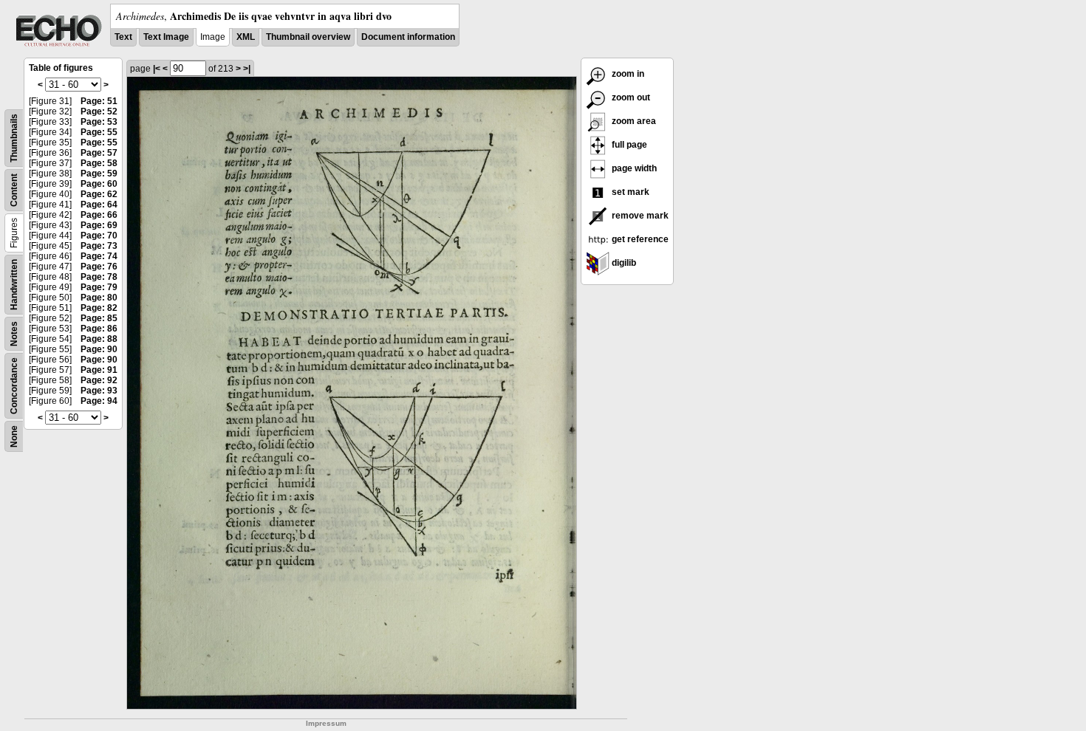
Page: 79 (99, 287)
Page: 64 (99, 204)
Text (123, 37)
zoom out (629, 97)
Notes (14, 333)
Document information (408, 37)
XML (245, 37)
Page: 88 (99, 339)
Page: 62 (99, 194)
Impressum (326, 723)
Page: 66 (99, 215)
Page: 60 (99, 184)
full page (628, 145)
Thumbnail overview (308, 37)
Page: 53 (99, 122)
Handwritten (14, 284)
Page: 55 (99, 132)
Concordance (14, 385)
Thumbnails (14, 138)
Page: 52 (99, 111)
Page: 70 (99, 235)
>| (246, 69)
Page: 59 (99, 173)
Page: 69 (99, 225)
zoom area (632, 121)
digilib (622, 263)
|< (156, 69)
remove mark (639, 215)
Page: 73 (99, 246)
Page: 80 (99, 297)
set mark (629, 192)
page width (633, 168)
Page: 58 (99, 163)
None (14, 436)
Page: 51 (99, 101)
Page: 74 (99, 256)
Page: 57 (99, 153)
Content (14, 190)
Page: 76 (99, 266)
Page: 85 (99, 318)
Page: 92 (99, 380)
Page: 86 (99, 328)
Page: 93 (99, 390)
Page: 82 (99, 308)
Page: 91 (99, 370)
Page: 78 (99, 277)
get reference (639, 239)
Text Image (166, 37)
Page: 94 (99, 401)
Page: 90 (99, 349)
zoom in (626, 74)
